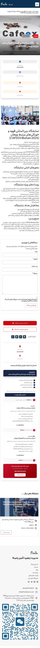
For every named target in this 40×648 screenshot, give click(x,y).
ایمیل (35, 259)
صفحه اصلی (35, 11)
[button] (20, 323)
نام (36, 252)
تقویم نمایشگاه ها (26, 11)
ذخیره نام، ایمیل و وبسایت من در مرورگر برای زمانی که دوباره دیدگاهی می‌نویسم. (21, 300)
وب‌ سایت (34, 266)
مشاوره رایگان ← (20, 475)
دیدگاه (34, 273)
